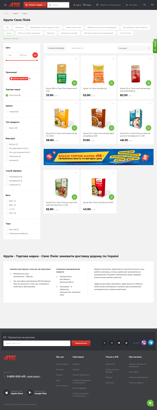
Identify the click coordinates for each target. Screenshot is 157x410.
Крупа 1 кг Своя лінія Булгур (95, 88)
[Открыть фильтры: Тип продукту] (37, 122)
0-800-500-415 (16, 376)
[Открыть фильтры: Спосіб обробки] (37, 171)
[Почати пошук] (49, 5)
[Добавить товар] (74, 83)
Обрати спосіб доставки (110, 5)
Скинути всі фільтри (56, 48)
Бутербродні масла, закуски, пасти (45, 27)
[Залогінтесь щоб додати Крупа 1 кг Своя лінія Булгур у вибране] (113, 59)
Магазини (110, 383)
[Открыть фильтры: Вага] (37, 195)
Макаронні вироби (69, 33)
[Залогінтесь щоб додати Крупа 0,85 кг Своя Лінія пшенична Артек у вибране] (76, 59)
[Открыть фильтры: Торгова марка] (37, 89)
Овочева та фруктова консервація (98, 33)
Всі (7, 27)
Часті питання (62, 386)
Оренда (76, 369)
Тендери (76, 364)
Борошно (19, 27)
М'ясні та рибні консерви (29, 33)
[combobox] (134, 48)
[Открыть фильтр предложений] (37, 72)
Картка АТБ (110, 364)
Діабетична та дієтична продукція (102, 27)
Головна (6, 13)
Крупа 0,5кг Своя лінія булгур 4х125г (98, 202)
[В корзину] (152, 5)
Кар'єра (109, 377)
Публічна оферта (136, 383)
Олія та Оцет (125, 33)
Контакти (60, 369)
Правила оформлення (138, 377)
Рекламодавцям (79, 388)
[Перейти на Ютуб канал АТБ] (119, 343)
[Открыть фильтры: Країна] (37, 106)
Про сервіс (133, 372)
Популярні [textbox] (123, 48)
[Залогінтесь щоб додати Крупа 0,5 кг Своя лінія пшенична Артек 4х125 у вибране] (76, 104)
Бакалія (15, 13)
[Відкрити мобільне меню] (5, 5)
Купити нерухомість (81, 375)
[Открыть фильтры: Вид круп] (37, 138)
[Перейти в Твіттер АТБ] (104, 343)
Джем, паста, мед (73, 27)
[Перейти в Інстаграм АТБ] (126, 343)
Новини (59, 375)
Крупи (9, 33)
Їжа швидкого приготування (135, 27)
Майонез (50, 33)
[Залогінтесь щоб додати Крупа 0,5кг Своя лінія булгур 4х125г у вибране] (113, 173)
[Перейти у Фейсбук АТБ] (112, 343)
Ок (35, 55)
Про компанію (62, 364)
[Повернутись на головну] (15, 5)
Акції (58, 380)
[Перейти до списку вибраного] (144, 5)
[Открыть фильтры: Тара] (37, 224)
